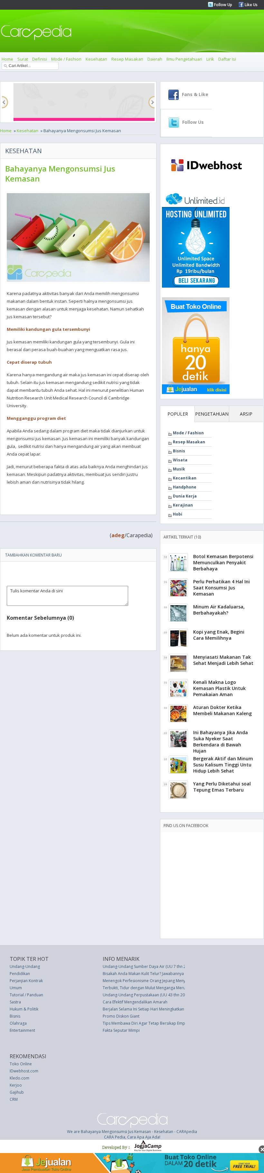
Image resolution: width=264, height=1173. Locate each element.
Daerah (154, 59)
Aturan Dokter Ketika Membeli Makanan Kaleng (222, 710)
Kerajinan (183, 505)
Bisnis (179, 451)
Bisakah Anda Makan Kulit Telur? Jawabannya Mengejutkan (155, 973)
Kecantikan (184, 478)
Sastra (15, 1002)
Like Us (251, 4)
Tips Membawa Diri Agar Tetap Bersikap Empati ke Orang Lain (159, 1023)
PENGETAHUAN (212, 414)
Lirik (210, 59)
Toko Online (21, 1064)
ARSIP (246, 414)
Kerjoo (16, 1085)
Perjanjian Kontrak (26, 980)
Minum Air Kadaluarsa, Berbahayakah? (219, 610)
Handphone (184, 487)
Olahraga (18, 1023)
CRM (14, 1099)
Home (7, 59)
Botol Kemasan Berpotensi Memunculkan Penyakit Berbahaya (223, 562)
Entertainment (22, 1030)
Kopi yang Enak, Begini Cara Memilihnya (218, 635)
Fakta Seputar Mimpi (121, 1030)
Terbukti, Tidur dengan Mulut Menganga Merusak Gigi (151, 988)
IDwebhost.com (24, 1071)
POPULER (177, 414)
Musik (179, 469)
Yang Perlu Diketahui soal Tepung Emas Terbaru (222, 787)
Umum (16, 988)
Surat (22, 59)
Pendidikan (20, 973)
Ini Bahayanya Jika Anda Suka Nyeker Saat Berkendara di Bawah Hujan (220, 741)
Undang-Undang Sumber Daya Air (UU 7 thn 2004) (148, 966)
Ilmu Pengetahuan (184, 59)
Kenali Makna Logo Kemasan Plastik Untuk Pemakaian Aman (219, 688)
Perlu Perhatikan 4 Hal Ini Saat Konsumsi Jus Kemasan (221, 587)
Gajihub (17, 1092)
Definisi (39, 59)
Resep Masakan (127, 59)
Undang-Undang (25, 966)
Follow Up (222, 4)
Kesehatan (96, 59)
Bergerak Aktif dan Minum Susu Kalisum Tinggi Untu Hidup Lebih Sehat (223, 764)
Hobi (177, 514)
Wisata (180, 460)
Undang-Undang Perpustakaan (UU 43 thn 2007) (146, 995)
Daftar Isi (227, 59)
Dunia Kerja (185, 496)
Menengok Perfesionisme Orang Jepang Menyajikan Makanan (158, 980)
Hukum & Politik (24, 1009)
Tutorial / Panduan (26, 995)
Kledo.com (19, 1078)
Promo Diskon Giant (121, 1016)
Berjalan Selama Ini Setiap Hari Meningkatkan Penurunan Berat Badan (166, 1009)
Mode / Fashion (66, 59)
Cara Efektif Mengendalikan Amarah (135, 1002)
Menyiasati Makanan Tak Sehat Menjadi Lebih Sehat (223, 660)
